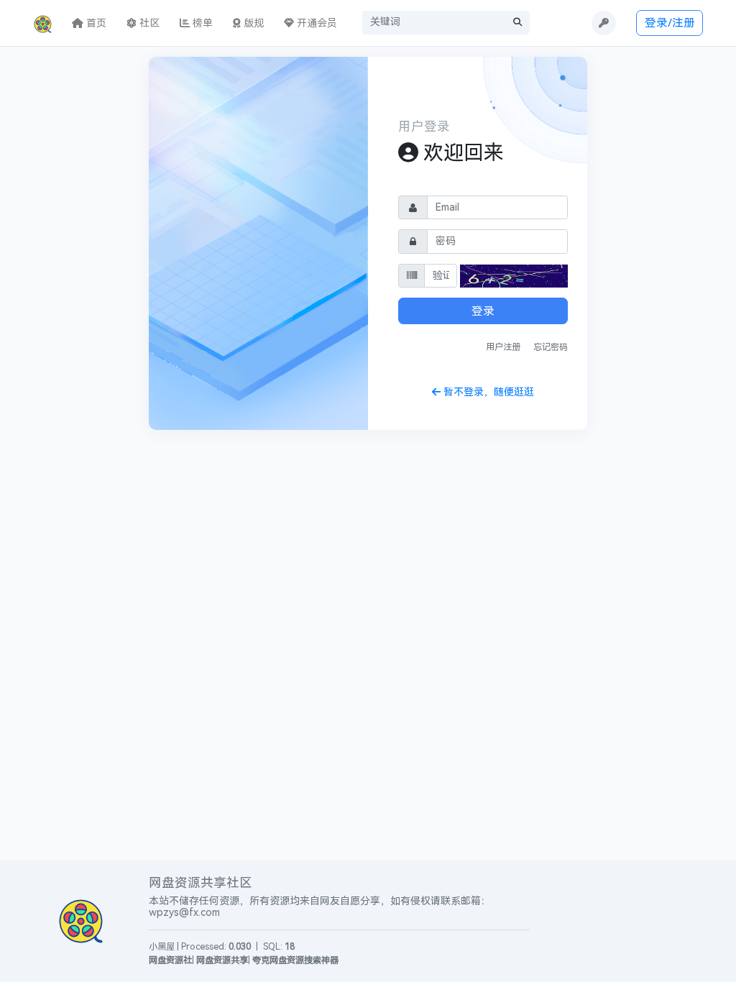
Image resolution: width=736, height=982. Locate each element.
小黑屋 (162, 947)
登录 (483, 311)
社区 (148, 23)
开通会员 (315, 23)
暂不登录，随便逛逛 (487, 392)
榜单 (201, 23)
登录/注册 (670, 23)
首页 (94, 23)
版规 (252, 23)
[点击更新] (514, 276)
